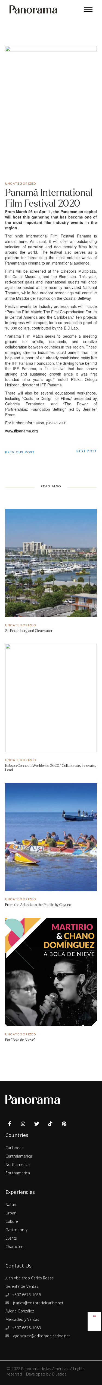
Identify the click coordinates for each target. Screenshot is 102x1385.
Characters (14, 1246)
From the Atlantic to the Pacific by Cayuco (38, 905)
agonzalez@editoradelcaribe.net (41, 1335)
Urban (10, 1212)
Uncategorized (20, 183)
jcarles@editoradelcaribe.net (37, 1302)
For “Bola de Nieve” (20, 1040)
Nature (11, 1204)
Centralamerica (18, 1156)
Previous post (20, 452)
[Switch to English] (94, 1315)
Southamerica (17, 1172)
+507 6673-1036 (26, 1294)
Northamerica (17, 1164)
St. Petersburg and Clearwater (28, 631)
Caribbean (14, 1147)
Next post (86, 451)
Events (11, 1238)
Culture (11, 1221)
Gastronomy (16, 1229)
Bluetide (59, 1374)
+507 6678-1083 (26, 1327)
